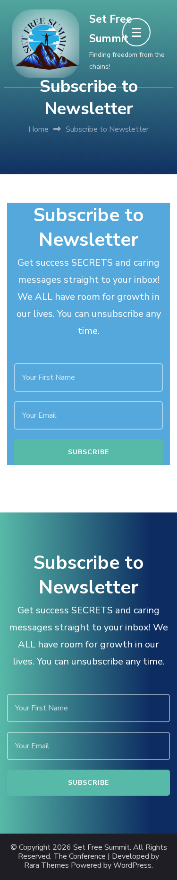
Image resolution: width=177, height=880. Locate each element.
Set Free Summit (101, 847)
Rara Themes (46, 865)
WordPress (132, 865)
